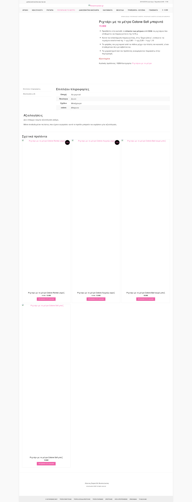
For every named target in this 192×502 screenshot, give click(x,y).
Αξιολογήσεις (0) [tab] (29, 94)
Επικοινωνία (133, 499)
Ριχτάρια (50, 10)
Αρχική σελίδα (125, 16)
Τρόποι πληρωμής (98, 499)
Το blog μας (143, 499)
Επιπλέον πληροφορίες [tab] (31, 89)
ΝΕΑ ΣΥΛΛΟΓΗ (37, 10)
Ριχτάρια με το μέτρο (136, 16)
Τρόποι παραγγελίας (66, 499)
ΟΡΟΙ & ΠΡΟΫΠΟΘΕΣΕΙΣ (121, 499)
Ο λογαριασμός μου (51, 499)
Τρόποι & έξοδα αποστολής (82, 499)
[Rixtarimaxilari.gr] (96, 5)
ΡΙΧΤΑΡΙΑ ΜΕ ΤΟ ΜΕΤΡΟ (66, 10)
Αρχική (25, 10)
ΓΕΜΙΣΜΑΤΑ (153, 10)
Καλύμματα (107, 10)
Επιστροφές (109, 499)
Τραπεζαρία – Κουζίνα (136, 10)
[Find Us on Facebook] (23, 1)
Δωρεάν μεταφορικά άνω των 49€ (36, 2)
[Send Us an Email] (21, 1)
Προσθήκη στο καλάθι (46, 299)
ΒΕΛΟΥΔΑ (120, 10)
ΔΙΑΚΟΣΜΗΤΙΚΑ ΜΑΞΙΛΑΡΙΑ (89, 10)
